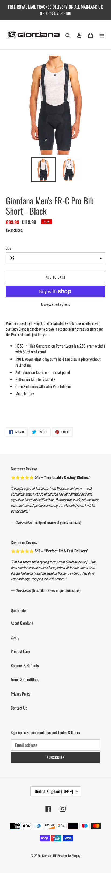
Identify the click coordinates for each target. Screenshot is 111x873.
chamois (32, 386)
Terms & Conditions (25, 679)
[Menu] (101, 35)
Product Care (20, 651)
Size (8, 248)
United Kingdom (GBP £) (54, 791)
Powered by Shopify (68, 855)
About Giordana (22, 623)
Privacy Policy (20, 694)
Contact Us (19, 708)
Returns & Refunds (25, 665)
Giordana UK (49, 855)
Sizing (15, 637)
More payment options (55, 304)
